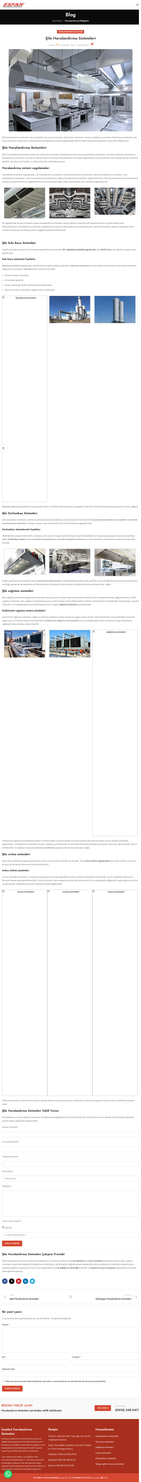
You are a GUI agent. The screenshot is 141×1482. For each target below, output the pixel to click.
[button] (8, 1474)
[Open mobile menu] (137, 5)
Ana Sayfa (57, 20)
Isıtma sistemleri (103, 1452)
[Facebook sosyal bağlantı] (5, 1281)
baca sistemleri (95, 1260)
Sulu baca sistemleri (104, 1441)
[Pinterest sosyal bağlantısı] (18, 1281)
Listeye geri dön (70, 1297)
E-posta (76, 1357)
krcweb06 (64, 45)
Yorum (6, 1324)
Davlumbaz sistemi (17, 539)
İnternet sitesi (8, 1369)
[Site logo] (14, 4)
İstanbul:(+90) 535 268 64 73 (62, 1459)
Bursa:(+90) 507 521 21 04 (61, 1465)
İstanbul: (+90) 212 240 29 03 (62, 1454)
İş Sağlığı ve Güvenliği (68, 1267)
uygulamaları (81, 249)
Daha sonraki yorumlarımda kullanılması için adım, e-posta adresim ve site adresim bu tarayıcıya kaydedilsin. (55, 1381)
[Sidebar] (3, 448)
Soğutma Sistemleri (68, 604)
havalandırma (79, 1260)
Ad (4, 1357)
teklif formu (106, 249)
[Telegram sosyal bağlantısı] (32, 1281)
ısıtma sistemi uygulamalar (96, 860)
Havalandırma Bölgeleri (77, 20)
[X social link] (11, 1281)
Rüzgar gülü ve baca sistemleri (109, 1464)
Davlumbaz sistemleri (105, 1458)
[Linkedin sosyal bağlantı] (25, 1281)
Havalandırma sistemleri (106, 1436)
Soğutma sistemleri (104, 1447)
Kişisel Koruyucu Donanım (102, 1267)
